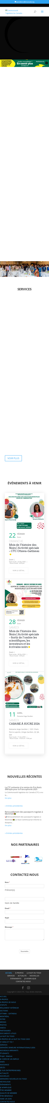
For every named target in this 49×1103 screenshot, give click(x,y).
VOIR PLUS (13, 458)
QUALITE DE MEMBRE (8, 1093)
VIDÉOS (3, 1028)
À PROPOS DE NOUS (8, 1002)
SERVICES (11, 976)
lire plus (8, 798)
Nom (7, 882)
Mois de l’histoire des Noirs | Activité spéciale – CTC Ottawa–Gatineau (24, 548)
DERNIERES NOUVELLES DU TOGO (13, 1079)
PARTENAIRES (5, 1030)
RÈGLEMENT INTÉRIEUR (9, 1008)
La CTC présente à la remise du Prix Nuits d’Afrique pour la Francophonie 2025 (23, 788)
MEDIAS (3, 1022)
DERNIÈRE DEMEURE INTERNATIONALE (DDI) (17, 1047)
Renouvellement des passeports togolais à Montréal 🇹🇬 (24, 813)
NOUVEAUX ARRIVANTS (9, 1050)
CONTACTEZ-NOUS (23, 981)
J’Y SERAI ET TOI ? (6, 1042)
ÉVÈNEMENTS (15, 978)
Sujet (7, 918)
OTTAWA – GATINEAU (8, 1013)
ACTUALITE (22, 976)
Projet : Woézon (6, 1056)
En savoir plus (24, 325)
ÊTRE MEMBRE (6, 1090)
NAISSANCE (4, 1064)
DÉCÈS (2, 1067)
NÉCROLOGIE (5, 1082)
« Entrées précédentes (14, 806)
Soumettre (24, 951)
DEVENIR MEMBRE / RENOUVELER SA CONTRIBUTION (19, 167)
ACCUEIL (8, 973)
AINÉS (2, 1062)
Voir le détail (18, 571)
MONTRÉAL (4, 1016)
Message (9, 927)
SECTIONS (4, 1011)
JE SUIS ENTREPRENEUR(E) (10, 1070)
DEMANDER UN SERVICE (21, 179)
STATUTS (3, 1005)
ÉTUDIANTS (4, 1053)
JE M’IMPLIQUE (30, 978)
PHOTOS (3, 1025)
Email (7, 908)
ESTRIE (2, 1019)
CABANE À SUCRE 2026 (24, 723)
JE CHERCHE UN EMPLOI (9, 1059)
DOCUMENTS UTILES (8, 1033)
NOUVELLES (34, 976)
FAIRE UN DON (6, 1099)
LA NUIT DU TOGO (34, 973)
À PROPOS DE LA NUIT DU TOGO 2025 (15, 1039)
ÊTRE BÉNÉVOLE (6, 1096)
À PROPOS (19, 973)
